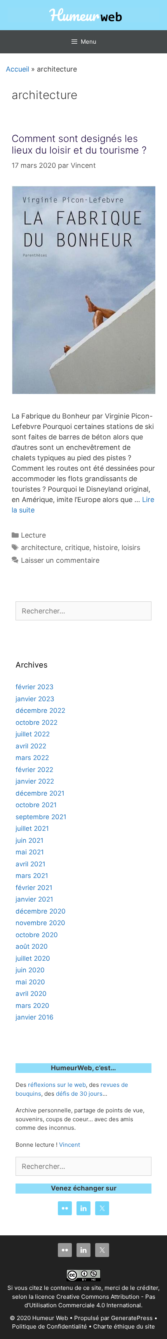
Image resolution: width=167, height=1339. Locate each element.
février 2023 (35, 687)
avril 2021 (30, 864)
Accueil (14, 69)
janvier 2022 (35, 781)
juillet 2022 (33, 734)
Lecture (33, 535)
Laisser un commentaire (60, 560)
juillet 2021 (32, 828)
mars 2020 (32, 1005)
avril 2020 (31, 993)
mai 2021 (30, 852)
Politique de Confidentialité (49, 1326)
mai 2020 (30, 982)
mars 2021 (32, 876)
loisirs (131, 547)
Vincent (69, 1144)
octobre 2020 (37, 935)
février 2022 (34, 770)
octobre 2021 (36, 805)
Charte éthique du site (124, 1326)
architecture (41, 547)
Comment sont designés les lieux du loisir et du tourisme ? (79, 144)
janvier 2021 (34, 899)
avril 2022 (31, 746)
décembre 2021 (40, 793)
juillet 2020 (33, 958)
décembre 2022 (40, 710)
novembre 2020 (40, 923)
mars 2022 (32, 758)
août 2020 (32, 946)
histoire (105, 547)
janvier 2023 (35, 699)
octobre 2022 (36, 722)
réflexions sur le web (57, 1084)
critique (77, 547)
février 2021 (34, 888)
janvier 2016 (35, 1017)
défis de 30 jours (79, 1093)
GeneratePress (132, 1318)
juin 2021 (29, 840)
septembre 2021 (41, 817)
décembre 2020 (41, 911)
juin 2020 (30, 970)
